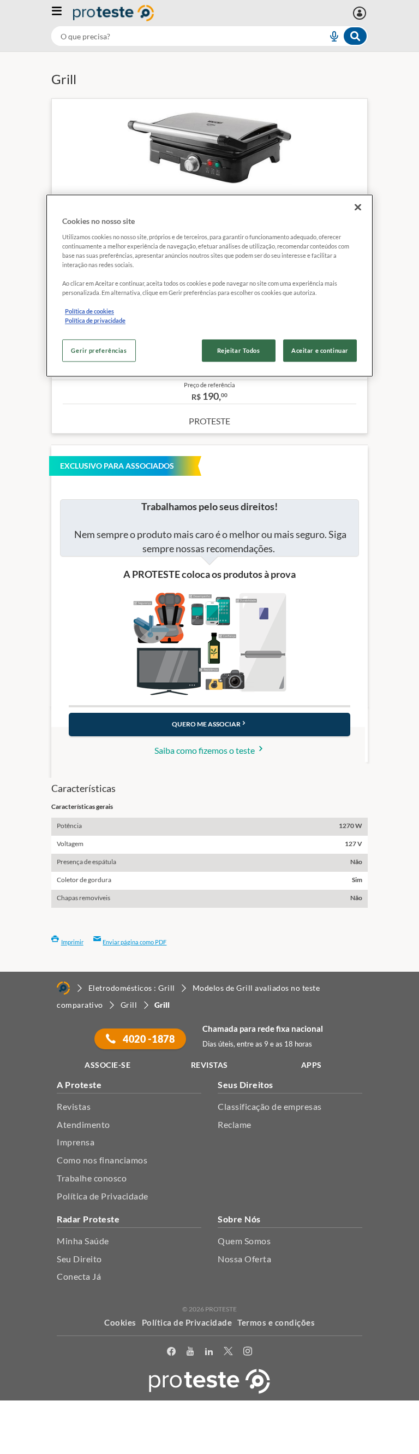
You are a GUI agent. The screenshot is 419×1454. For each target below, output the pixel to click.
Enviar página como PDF (134, 941)
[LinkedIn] (209, 1353)
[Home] (63, 988)
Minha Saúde (83, 1241)
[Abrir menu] (62, 13)
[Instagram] (247, 1353)
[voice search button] (329, 36)
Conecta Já (79, 1276)
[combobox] (209, 36)
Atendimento (83, 1124)
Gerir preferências (99, 350)
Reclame (235, 1124)
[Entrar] (361, 13)
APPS (311, 1064)
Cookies (120, 1322)
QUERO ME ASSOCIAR (206, 724)
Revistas (74, 1106)
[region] (209, 285)
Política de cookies (89, 311)
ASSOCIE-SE (107, 1064)
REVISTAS (209, 1064)
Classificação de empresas (270, 1106)
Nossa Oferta (244, 1259)
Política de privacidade (95, 320)
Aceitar (210, 1448)
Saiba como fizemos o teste (205, 750)
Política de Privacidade (102, 1196)
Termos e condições (276, 1322)
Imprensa (75, 1142)
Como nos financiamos (102, 1160)
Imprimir (72, 941)
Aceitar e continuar (320, 350)
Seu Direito (79, 1259)
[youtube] (190, 1353)
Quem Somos (244, 1241)
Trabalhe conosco (92, 1178)
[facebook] (171, 1353)
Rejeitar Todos (238, 350)
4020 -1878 (148, 1039)
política (309, 1430)
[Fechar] (358, 208)
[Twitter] (228, 1353)
